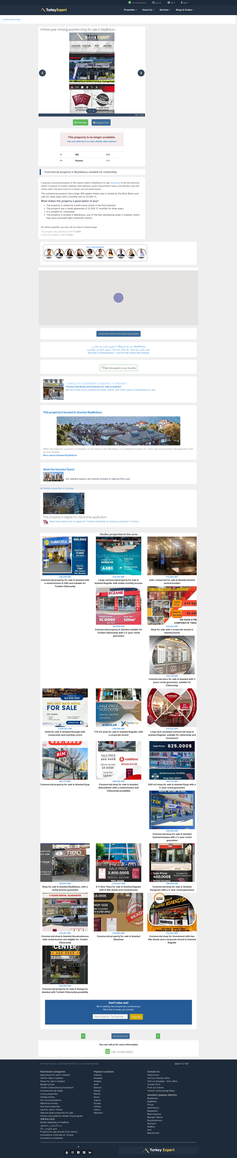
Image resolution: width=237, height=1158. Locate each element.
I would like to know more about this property (118, 334)
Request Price (102, 122)
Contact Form (153, 1084)
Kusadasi (98, 1078)
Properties (129, 9)
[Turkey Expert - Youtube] (66, 1152)
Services (164, 9)
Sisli (149, 1129)
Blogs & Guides (184, 9)
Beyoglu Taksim (155, 1117)
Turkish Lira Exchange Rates (161, 1090)
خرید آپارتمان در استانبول (51, 1125)
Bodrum (97, 1087)
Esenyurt (151, 1123)
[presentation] (42, 73)
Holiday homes (47, 1097)
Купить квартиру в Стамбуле (54, 1122)
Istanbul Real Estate (11, 19)
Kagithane (152, 1101)
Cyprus (97, 1100)
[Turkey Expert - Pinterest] (84, 1152)
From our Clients (155, 1087)
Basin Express (154, 1114)
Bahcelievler (153, 1133)
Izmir (96, 1084)
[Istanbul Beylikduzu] (118, 431)
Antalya (97, 1081)
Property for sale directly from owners (58, 1131)
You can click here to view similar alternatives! (91, 141)
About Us (147, 9)
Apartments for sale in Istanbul (55, 1075)
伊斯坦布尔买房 (47, 1119)
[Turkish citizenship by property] (118, 503)
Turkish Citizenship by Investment (56, 1087)
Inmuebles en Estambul (51, 1138)
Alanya (97, 1090)
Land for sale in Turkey (51, 1109)
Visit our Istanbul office (158, 1078)
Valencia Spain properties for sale (56, 1112)
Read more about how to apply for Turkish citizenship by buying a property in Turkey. (94, 521)
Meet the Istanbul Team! (58, 469)
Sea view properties (50, 1106)
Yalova (97, 1109)
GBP (185, 3)
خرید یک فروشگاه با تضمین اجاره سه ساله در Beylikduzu (119, 346)
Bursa (96, 1097)
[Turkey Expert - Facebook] (78, 1152)
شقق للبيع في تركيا (48, 1128)
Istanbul (97, 1075)
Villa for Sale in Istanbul (51, 1078)
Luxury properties (49, 1094)
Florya (150, 1104)
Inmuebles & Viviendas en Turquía (56, 1135)
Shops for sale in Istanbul (52, 1081)
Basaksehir (152, 1111)
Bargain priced (47, 1084)
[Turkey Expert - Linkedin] (90, 1152)
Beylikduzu (116, 183)
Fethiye (97, 1106)
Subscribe (136, 1017)
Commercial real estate (51, 1090)
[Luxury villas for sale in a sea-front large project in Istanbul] (158, 1036)
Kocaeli (97, 1103)
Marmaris (98, 1112)
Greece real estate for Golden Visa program (61, 1116)
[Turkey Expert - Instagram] (72, 1152)
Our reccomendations (50, 1100)
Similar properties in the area (58, 488)
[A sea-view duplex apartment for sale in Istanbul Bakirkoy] (83, 1036)
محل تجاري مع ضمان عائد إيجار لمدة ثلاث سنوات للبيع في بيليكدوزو (118, 349)
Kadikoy (151, 1126)
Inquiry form (153, 1075)
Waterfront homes (49, 1103)
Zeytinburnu (153, 1107)
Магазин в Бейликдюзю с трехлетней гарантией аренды (118, 352)
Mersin (97, 1094)
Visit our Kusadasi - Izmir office (162, 1081)
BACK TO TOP (182, 1063)
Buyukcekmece (154, 1120)
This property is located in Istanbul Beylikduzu (72, 412)
